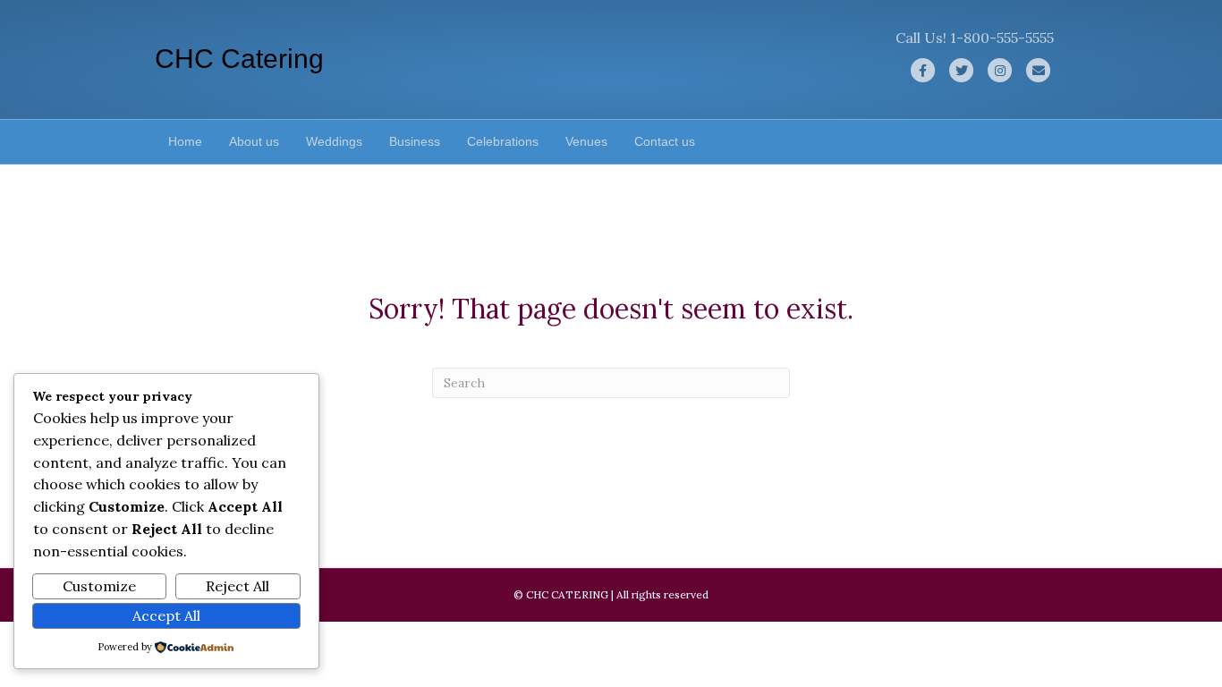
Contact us (664, 141)
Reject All (237, 586)
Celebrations (503, 141)
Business (414, 141)
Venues (586, 141)
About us (254, 141)
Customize (99, 586)
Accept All (166, 615)
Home (185, 141)
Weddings (334, 141)
